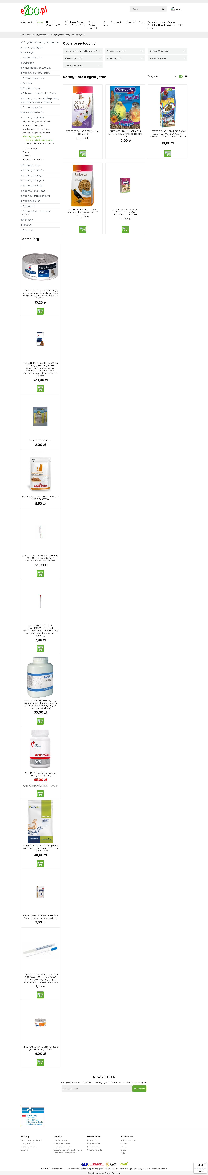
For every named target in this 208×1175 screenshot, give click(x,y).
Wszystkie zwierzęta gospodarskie (40, 42)
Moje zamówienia (94, 1143)
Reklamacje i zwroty (29, 1147)
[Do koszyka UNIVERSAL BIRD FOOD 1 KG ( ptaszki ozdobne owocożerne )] (82, 229)
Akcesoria (27, 219)
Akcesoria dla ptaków (33, 159)
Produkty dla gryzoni (33, 180)
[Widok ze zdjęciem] (181, 76)
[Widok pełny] (186, 76)
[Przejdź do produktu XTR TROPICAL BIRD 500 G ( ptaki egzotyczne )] (83, 107)
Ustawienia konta (94, 1150)
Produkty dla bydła (32, 47)
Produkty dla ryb (31, 165)
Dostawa (24, 1150)
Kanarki (26, 155)
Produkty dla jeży (31, 88)
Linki (123, 1153)
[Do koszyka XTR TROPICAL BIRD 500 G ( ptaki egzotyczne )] (82, 153)
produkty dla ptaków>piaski (36, 129)
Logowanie (92, 1140)
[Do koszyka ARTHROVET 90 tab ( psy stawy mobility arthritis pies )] (40, 793)
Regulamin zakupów (62, 1147)
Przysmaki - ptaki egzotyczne (40, 143)
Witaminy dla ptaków (33, 125)
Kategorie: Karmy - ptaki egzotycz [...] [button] (82, 51)
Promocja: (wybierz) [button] (73, 65)
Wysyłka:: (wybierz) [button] (73, 58)
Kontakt (124, 1143)
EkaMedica (28, 62)
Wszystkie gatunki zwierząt (36, 67)
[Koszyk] (186, 9)
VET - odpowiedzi (128, 1140)
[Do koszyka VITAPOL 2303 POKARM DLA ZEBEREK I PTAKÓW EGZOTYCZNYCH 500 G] (125, 229)
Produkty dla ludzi (31, 57)
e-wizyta (124, 1147)
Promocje (27, 230)
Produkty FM (29, 206)
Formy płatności (27, 1143)
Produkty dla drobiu (32, 185)
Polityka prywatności (62, 1143)
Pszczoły (27, 83)
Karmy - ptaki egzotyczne (39, 140)
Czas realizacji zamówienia (32, 1140)
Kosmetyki (27, 52)
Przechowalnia (93, 1147)
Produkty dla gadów (33, 170)
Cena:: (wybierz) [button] (114, 58)
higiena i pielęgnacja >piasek (36, 121)
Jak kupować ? (60, 1140)
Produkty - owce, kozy (34, 190)
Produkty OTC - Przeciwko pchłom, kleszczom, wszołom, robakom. (40, 100)
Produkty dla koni (31, 200)
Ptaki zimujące (30, 148)
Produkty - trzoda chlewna (36, 195)
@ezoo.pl (163, 1168)
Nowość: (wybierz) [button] (157, 58)
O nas (123, 1150)
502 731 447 (113, 1168)
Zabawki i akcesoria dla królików (39, 93)
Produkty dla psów (32, 107)
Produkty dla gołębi (32, 175)
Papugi (26, 152)
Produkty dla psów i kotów (36, 72)
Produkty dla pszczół (33, 78)
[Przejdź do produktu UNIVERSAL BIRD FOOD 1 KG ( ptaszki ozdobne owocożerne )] (83, 185)
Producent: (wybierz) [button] (116, 51)
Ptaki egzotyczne (32, 136)
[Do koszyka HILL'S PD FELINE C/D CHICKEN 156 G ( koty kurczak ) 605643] (40, 1062)
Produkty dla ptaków (33, 117)
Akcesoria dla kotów (33, 112)
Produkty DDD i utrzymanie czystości (36, 213)
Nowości (26, 224)
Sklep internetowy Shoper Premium (104, 1173)
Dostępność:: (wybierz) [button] (159, 51)
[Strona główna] (34, 10)
